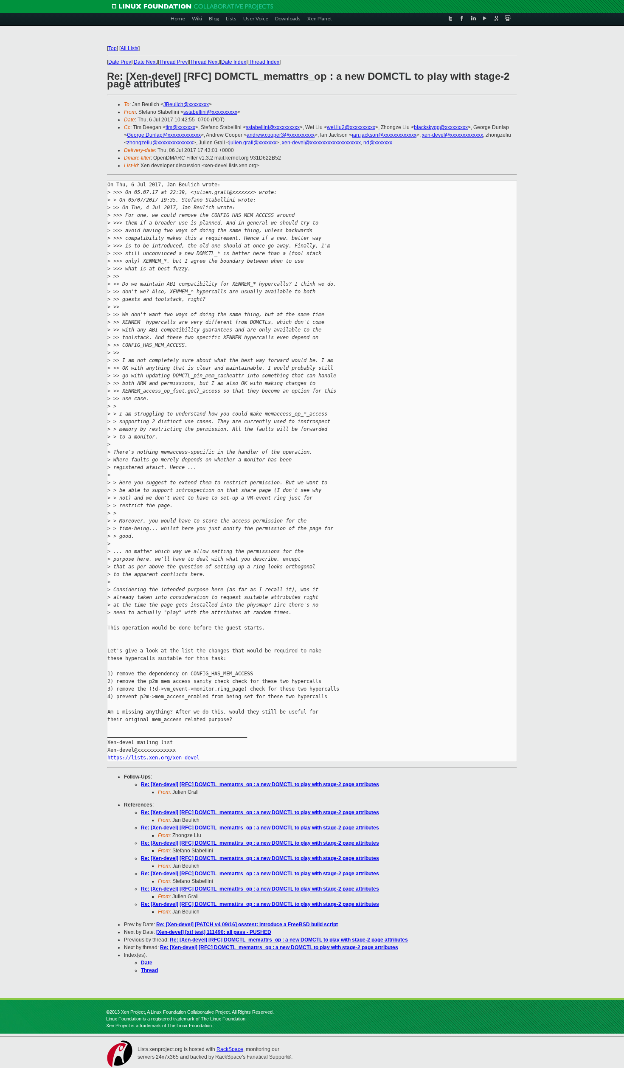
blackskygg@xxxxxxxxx (441, 127)
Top (112, 48)
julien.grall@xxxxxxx (252, 143)
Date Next (145, 62)
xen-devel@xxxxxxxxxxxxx (452, 135)
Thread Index (264, 62)
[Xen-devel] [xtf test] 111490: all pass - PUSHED (213, 932)
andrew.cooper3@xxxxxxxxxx (281, 135)
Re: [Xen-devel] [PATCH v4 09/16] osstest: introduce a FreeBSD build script (247, 924)
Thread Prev (173, 62)
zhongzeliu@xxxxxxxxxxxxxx (160, 143)
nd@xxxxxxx (377, 143)
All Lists (129, 48)
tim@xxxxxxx (180, 127)
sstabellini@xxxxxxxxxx (210, 112)
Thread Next (204, 62)
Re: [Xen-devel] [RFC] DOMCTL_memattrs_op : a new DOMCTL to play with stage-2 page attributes (260, 784)
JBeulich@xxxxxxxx (186, 104)
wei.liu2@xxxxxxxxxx (351, 127)
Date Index (233, 62)
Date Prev (119, 62)
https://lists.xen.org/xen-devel (153, 758)
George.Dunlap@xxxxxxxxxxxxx (164, 135)
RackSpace (229, 1049)
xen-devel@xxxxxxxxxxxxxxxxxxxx (321, 143)
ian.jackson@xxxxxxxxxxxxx (384, 135)
